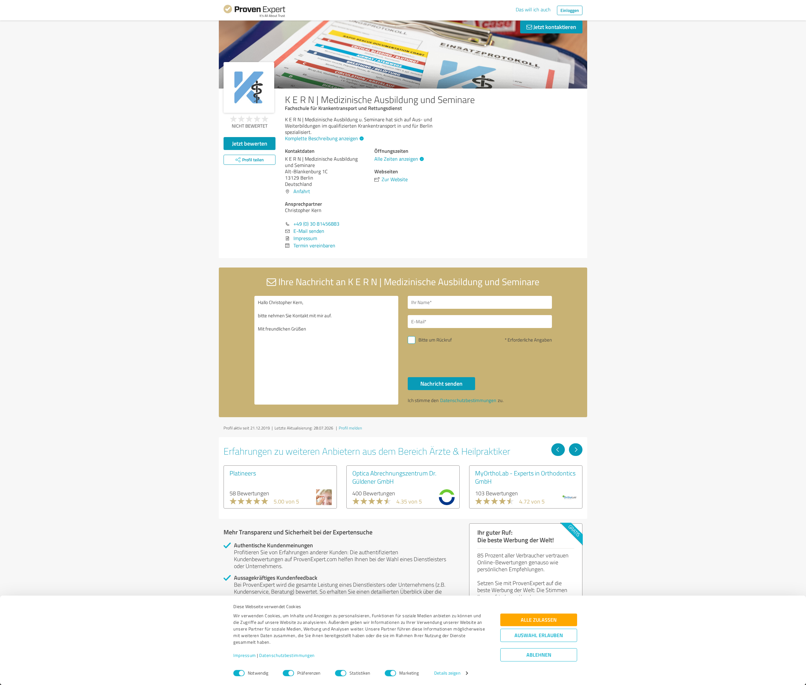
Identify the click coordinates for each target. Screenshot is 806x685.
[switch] (288, 673)
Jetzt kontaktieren (554, 27)
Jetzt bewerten (249, 143)
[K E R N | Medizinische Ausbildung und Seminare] (249, 87)
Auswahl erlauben (538, 635)
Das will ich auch (533, 9)
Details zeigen (447, 673)
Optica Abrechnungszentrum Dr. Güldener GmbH (394, 477)
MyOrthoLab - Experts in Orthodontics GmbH (525, 477)
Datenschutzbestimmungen (287, 656)
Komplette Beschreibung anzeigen (321, 138)
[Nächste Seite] (575, 449)
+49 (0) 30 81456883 (316, 223)
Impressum (244, 656)
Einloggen (569, 10)
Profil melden (350, 428)
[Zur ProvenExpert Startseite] (254, 12)
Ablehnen (538, 655)
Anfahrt (301, 191)
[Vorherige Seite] (558, 449)
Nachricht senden (441, 383)
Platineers (243, 473)
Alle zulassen (539, 620)
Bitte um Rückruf (435, 340)
